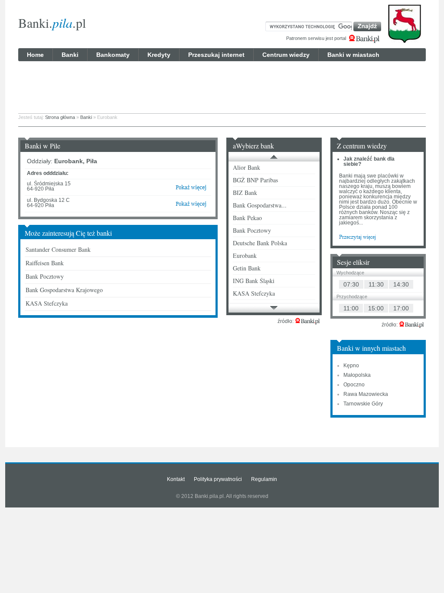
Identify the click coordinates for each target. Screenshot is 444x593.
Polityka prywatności (218, 479)
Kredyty (158, 54)
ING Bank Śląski (253, 281)
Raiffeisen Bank (45, 263)
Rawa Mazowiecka (365, 394)
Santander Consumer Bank (58, 249)
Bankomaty (113, 54)
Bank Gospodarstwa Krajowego (64, 290)
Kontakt (176, 479)
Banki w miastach (353, 54)
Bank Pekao (247, 218)
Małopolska (357, 375)
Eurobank (245, 255)
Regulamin (264, 479)
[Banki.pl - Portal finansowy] (307, 321)
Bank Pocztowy (45, 276)
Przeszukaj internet (216, 54)
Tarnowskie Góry (363, 404)
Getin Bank (247, 268)
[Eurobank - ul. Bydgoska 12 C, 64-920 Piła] (191, 206)
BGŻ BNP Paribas (255, 180)
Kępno (351, 365)
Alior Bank (246, 167)
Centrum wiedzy (286, 54)
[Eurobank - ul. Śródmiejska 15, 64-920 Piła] (191, 189)
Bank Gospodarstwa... (260, 205)
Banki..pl (52, 22)
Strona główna (60, 117)
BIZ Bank (245, 192)
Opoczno (354, 385)
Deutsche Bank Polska (260, 243)
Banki (70, 54)
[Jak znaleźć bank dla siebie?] (357, 236)
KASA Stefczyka (47, 303)
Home (35, 54)
